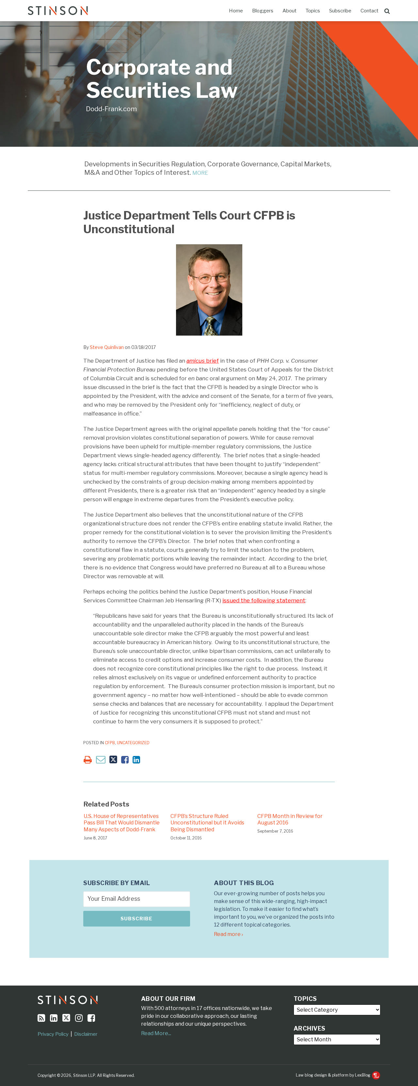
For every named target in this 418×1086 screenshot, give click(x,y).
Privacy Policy (53, 1034)
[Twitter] (66, 1017)
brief (202, 360)
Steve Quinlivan (107, 347)
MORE (200, 173)
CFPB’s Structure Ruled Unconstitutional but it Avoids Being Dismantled (207, 823)
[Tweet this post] (113, 759)
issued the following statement (263, 600)
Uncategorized (133, 742)
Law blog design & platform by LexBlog (333, 1075)
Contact (369, 11)
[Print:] (88, 759)
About (289, 11)
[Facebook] (91, 1018)
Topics (313, 11)
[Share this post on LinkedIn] (136, 759)
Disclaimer (85, 1034)
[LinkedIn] (53, 1018)
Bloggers (262, 11)
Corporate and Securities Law (162, 78)
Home (236, 11)
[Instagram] (79, 1018)
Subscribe (340, 11)
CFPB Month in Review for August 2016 (290, 819)
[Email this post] (100, 759)
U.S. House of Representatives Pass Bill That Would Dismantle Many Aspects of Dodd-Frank (122, 823)
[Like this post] (125, 759)
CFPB (110, 742)
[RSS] (41, 1018)
